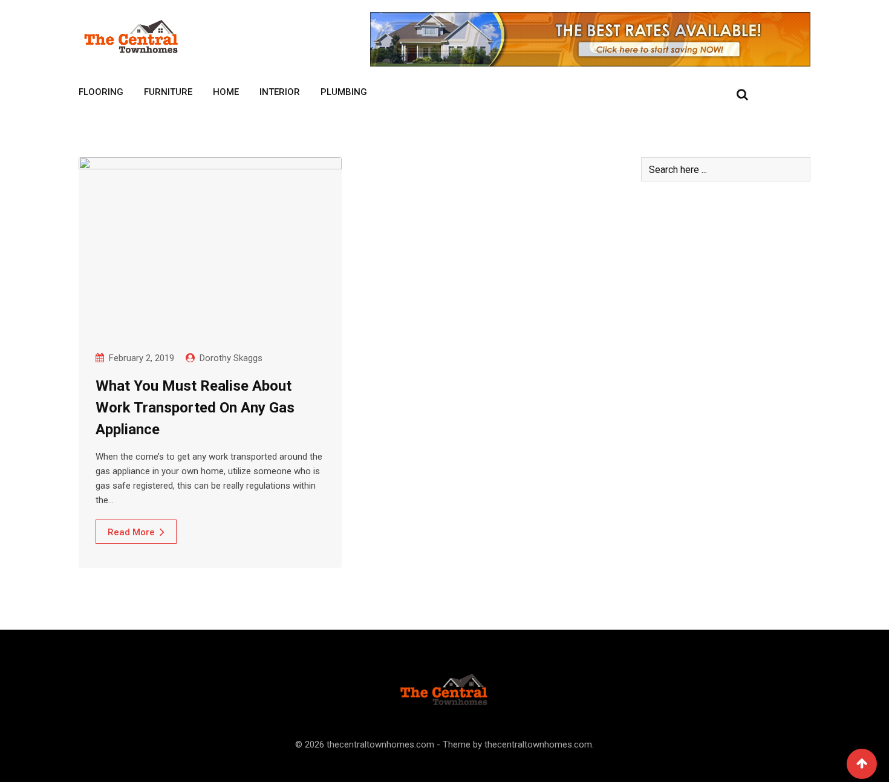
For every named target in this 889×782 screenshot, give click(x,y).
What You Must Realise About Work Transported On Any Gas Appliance (195, 407)
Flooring (101, 91)
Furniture (168, 91)
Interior (279, 91)
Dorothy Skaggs (231, 358)
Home (226, 91)
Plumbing (344, 91)
